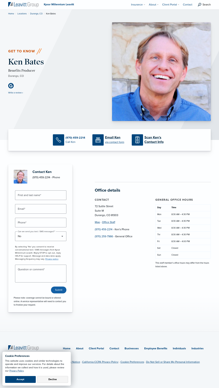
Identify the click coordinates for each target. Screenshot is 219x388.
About (79, 348)
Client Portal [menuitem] (169, 4)
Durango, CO (36, 13)
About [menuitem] (152, 4)
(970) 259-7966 (104, 236)
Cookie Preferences (132, 362)
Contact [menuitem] (187, 4)
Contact (114, 348)
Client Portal (96, 348)
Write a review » (15, 92)
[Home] (23, 347)
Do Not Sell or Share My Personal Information (173, 362)
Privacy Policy (16, 370)
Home (11, 13)
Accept (20, 379)
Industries (197, 348)
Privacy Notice (71, 362)
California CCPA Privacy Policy (100, 362)
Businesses (132, 348)
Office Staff (108, 222)
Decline (52, 379)
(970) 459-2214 (103, 229)
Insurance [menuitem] (137, 4)
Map (97, 222)
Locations (22, 13)
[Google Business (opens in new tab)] (12, 85)
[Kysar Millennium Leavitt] (23, 4)
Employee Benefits (155, 348)
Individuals (179, 348)
